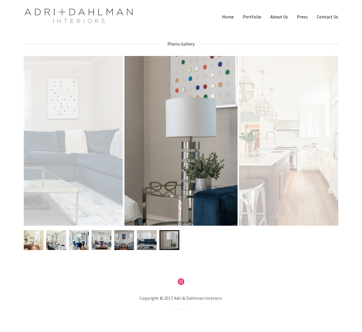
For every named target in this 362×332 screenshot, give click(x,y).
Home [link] (228, 17)
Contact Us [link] (327, 17)
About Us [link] (279, 17)
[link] (79, 15)
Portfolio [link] (252, 17)
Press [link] (302, 17)
